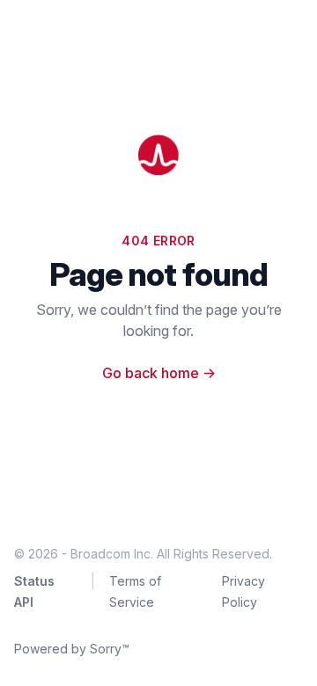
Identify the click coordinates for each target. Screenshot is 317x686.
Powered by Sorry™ (71, 648)
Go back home (159, 373)
